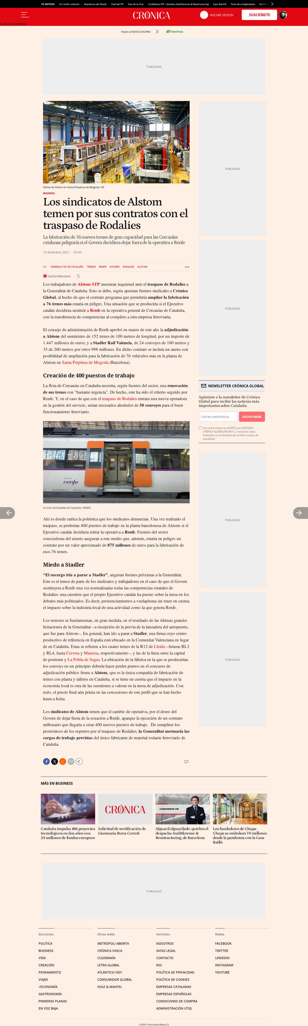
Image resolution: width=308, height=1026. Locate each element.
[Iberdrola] (174, 31)
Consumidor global (114, 979)
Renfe (102, 266)
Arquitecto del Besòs (95, 4)
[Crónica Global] (154, 15)
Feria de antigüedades (243, 4)
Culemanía (106, 958)
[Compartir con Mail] (71, 761)
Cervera (72, 653)
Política (45, 943)
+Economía (48, 987)
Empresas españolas (173, 994)
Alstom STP (89, 284)
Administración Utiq (174, 1008)
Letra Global (108, 965)
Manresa (91, 653)
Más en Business (57, 783)
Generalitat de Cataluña (67, 266)
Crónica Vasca (109, 950)
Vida (42, 958)
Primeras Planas (53, 1001)
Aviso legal (166, 950)
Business (49, 193)
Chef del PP (117, 4)
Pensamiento (50, 972)
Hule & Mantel (109, 987)
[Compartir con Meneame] (62, 761)
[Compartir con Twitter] (54, 761)
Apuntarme (251, 417)
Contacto (164, 958)
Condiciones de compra (176, 1001)
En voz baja (48, 1008)
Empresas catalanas (173, 987)
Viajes (43, 979)
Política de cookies (172, 979)
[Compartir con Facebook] (46, 761)
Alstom (142, 266)
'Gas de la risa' (136, 4)
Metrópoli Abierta (113, 943)
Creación (46, 965)
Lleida (159, 646)
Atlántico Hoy (109, 972)
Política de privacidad (175, 972)
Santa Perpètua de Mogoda (85, 362)
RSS (159, 965)
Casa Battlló (219, 4)
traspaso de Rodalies (119, 398)
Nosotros (165, 943)
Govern (115, 266)
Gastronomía (50, 994)
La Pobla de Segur (83, 659)
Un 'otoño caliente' (69, 4)
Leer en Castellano (13, 24)
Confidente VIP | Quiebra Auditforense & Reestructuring (178, 4)
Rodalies (128, 266)
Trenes (91, 266)
